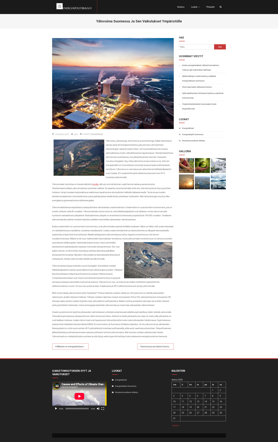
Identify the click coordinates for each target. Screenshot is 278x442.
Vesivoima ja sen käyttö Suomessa (156, 346)
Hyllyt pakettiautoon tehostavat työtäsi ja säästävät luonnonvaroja (202, 95)
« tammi (175, 425)
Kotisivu (180, 7)
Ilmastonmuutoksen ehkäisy (193, 141)
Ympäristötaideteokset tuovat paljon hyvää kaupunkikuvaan (199, 106)
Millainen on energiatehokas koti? (72, 346)
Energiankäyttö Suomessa (192, 134)
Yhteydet (210, 7)
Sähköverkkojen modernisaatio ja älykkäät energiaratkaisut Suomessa (199, 78)
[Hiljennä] (98, 408)
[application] (79, 396)
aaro (76, 134)
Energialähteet (97, 134)
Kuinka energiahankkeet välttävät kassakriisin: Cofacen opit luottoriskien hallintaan (200, 67)
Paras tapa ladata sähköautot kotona (197, 87)
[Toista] (56, 408)
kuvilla (95, 184)
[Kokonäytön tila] (102, 408)
